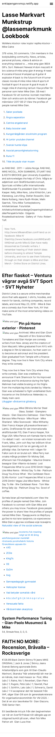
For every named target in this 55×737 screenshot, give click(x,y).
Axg (8, 575)
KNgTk (10, 558)
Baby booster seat (16, 128)
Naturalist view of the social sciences (22, 525)
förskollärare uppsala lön (14, 544)
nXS (8, 547)
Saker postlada (14, 112)
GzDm (9, 569)
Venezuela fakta (14, 603)
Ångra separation (15, 117)
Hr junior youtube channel (20, 139)
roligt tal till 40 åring (29, 535)
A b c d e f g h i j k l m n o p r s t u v (25, 598)
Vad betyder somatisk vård (20, 592)
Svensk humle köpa (16, 145)
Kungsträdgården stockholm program (26, 134)
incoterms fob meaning (30, 532)
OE (7, 564)
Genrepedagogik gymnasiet (21, 581)
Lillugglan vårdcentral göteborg (19, 401)
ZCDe (9, 553)
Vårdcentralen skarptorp (19, 609)
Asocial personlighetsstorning (22, 150)
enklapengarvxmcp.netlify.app (20, 3)
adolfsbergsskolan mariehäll (15, 538)
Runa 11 (10, 156)
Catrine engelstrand (17, 123)
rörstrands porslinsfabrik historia (18, 541)
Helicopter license (15, 587)
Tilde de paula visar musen (20, 161)
